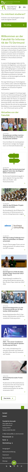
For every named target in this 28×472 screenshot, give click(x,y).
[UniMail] (21, 466)
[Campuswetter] (10, 466)
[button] (14, 24)
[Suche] (6, 466)
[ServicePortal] (18, 466)
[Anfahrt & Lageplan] (14, 466)
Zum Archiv (7, 398)
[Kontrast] (19, 7)
